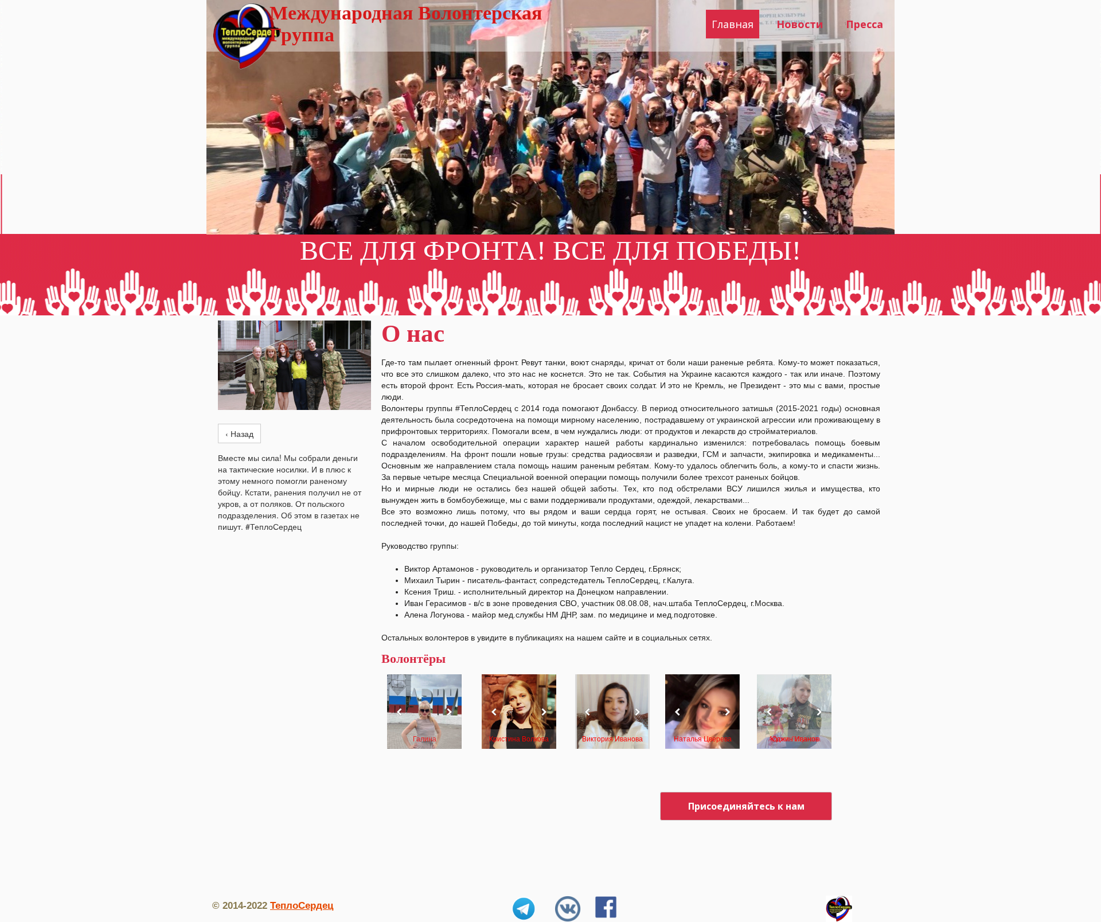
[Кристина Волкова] (519, 711)
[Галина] (424, 711)
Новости (799, 24)
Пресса (864, 24)
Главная (732, 24)
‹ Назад (239, 433)
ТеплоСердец (301, 905)
